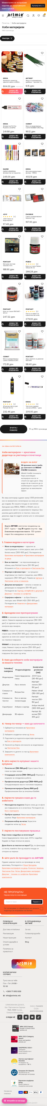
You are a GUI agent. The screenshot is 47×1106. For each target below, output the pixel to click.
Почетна (5, 23)
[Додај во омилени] (19, 53)
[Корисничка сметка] (33, 15)
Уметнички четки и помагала (16, 581)
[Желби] (38, 15)
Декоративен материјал (30, 871)
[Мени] (3, 15)
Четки (32, 734)
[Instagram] (26, 1017)
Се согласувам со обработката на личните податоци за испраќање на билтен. (21, 909)
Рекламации (8, 933)
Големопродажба (32, 933)
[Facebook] (19, 1017)
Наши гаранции (9, 938)
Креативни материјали (14, 555)
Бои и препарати (23, 568)
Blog (27, 942)
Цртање (39, 578)
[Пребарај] (28, 15)
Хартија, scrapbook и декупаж (29, 591)
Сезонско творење (35, 868)
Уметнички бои (38, 568)
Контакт (28, 938)
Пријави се (37, 902)
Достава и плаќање (11, 929)
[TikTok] (38, 1017)
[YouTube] (32, 1017)
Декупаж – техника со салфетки (18, 593)
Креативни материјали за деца (14, 868)
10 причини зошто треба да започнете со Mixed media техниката (31, 467)
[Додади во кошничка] (12, 91)
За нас (28, 929)
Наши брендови (29, 865)
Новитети (21, 603)
